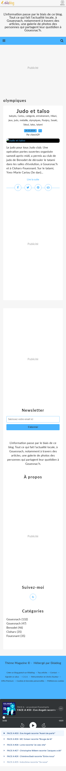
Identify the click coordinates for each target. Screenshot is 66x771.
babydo (12, 116)
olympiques (34, 120)
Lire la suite (33, 179)
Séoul (26, 125)
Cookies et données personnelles (30, 681)
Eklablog (56, 663)
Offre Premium (7, 681)
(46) (14, 627)
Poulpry (45, 120)
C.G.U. (25, 677)
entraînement (42, 116)
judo (16, 120)
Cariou (21, 116)
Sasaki (54, 120)
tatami (39, 125)
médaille (24, 120)
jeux (10, 120)
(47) (16, 623)
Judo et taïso (33, 111)
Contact (53, 673)
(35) (14, 632)
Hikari (53, 116)
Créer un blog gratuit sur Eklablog (21, 673)
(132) (17, 619)
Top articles (42, 673)
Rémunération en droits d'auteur (44, 677)
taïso (32, 125)
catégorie (30, 116)
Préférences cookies (55, 681)
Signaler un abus (12, 677)
